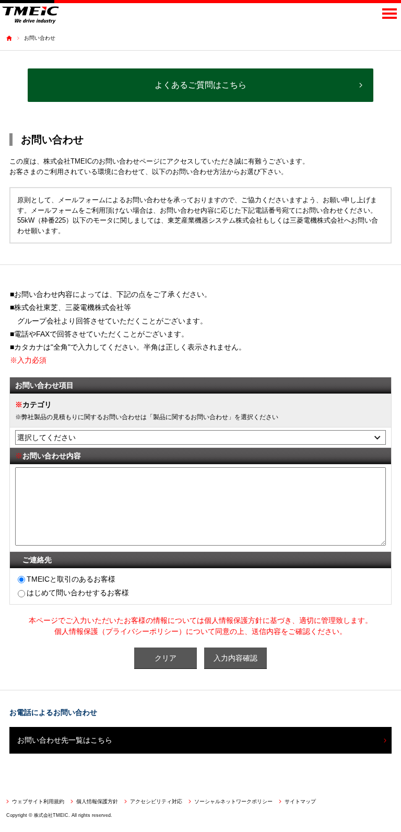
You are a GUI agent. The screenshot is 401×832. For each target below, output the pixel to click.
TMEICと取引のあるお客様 (71, 579)
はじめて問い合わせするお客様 (78, 592)
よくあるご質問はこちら (200, 84)
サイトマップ (300, 801)
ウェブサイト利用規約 (38, 801)
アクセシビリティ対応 (156, 801)
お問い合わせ (39, 38)
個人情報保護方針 (97, 801)
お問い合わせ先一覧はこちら (64, 740)
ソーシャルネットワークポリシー (233, 801)
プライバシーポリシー (142, 631)
